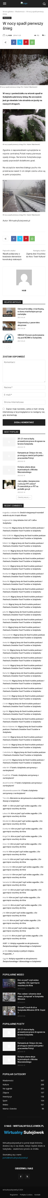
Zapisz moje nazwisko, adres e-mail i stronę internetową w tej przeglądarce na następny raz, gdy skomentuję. (24, 412)
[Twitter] (20, 42)
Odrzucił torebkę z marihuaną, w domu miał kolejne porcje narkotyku (31, 311)
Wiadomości (20, 11)
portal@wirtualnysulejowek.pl (15, 1157)
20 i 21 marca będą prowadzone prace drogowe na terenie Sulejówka (31, 441)
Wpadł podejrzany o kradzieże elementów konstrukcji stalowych (12, 257)
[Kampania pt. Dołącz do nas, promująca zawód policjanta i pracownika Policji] (9, 456)
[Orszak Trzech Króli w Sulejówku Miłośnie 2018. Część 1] (9, 1010)
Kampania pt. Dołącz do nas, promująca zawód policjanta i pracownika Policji (30, 455)
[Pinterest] (26, 42)
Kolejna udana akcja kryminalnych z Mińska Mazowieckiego (27, 469)
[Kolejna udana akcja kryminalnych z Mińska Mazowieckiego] (9, 470)
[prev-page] (4, 347)
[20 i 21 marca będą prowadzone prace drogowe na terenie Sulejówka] (9, 441)
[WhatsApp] (32, 42)
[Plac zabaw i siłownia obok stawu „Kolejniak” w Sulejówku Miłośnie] (9, 997)
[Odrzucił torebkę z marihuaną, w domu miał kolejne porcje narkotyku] (9, 312)
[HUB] (4, 35)
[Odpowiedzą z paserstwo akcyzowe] (9, 325)
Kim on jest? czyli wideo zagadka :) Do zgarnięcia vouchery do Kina (28, 982)
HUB (10, 35)
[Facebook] (13, 42)
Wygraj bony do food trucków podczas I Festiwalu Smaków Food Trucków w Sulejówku (22, 729)
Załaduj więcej (23, 497)
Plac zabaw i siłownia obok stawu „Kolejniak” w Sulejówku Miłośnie (31, 996)
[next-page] (8, 347)
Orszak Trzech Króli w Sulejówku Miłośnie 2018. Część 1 (31, 1010)
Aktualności (7, 316)
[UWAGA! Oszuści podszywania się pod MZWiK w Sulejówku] (9, 338)
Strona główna (8, 11)
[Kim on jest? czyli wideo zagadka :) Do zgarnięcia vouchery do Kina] (9, 983)
